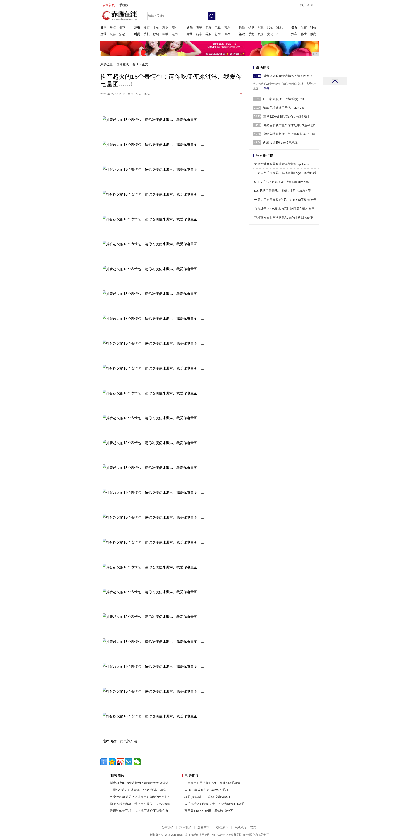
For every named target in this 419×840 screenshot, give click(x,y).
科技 (313, 27)
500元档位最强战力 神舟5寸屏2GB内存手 (282, 191)
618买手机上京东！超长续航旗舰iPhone (281, 182)
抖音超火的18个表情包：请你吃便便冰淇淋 (139, 783)
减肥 (279, 27)
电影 (208, 27)
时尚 (137, 34)
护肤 (251, 27)
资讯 (103, 27)
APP (279, 34)
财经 (190, 34)
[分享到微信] (137, 761)
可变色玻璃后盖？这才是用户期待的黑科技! (139, 797)
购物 (242, 27)
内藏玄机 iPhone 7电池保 (280, 142)
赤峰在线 (123, 64)
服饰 (270, 27)
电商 (175, 34)
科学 (165, 34)
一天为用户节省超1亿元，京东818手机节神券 (285, 199)
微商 (313, 34)
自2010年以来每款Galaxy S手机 (206, 790)
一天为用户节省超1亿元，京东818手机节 (212, 783)
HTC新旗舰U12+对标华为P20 (283, 99)
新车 (199, 34)
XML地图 (222, 827)
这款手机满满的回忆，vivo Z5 (283, 107)
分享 (239, 94)
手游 (251, 34)
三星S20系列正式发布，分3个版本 (286, 116)
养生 (304, 34)
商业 (175, 27)
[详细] (267, 88)
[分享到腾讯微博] (128, 761)
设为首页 (109, 5)
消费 (137, 27)
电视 (218, 27)
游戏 (242, 34)
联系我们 (185, 827)
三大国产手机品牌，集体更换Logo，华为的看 (285, 173)
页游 (261, 34)
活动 (122, 34)
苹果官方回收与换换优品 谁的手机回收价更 (283, 217)
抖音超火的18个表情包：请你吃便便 (288, 76)
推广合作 (306, 5)
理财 (165, 27)
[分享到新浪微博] (120, 761)
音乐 (227, 27)
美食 (294, 27)
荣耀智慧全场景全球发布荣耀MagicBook (281, 164)
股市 (147, 27)
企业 (103, 34)
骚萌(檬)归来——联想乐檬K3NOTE (208, 797)
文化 (270, 34)
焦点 (113, 27)
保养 (227, 34)
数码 (156, 34)
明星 (199, 27)
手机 (147, 34)
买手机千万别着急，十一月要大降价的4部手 (214, 804)
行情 (218, 34)
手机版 (123, 5)
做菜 (304, 27)
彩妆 (261, 27)
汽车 (294, 34)
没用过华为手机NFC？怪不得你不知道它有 (139, 811)
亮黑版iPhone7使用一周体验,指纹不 (208, 811)
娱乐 (190, 27)
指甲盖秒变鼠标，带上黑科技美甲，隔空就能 (140, 804)
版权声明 (203, 827)
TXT (253, 827)
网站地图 (240, 827)
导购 (208, 34)
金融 (156, 27)
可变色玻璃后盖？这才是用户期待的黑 (289, 125)
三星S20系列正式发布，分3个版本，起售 (138, 790)
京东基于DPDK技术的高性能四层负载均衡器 (284, 208)
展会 (113, 34)
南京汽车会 (128, 741)
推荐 (122, 27)
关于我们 (167, 827)
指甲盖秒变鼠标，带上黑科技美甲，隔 (289, 134)
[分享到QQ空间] (112, 761)
